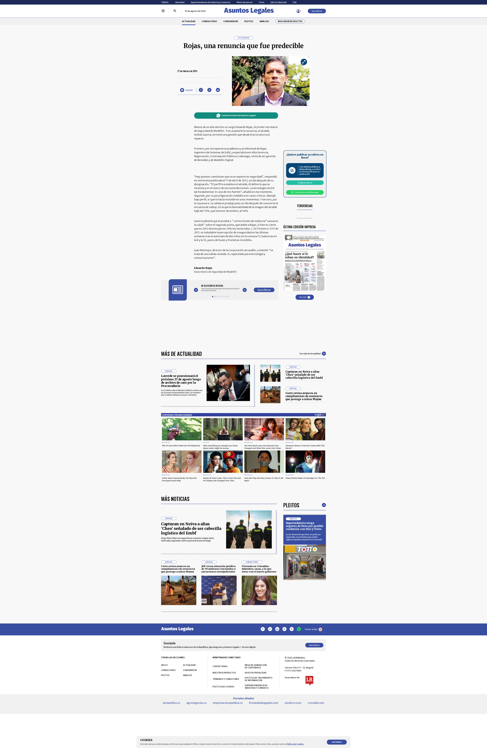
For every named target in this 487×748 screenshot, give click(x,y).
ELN (294, 2)
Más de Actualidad (181, 353)
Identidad (179, 2)
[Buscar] (175, 11)
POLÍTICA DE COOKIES (223, 686)
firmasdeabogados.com (263, 702)
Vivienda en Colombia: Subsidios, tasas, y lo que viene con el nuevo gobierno (259, 569)
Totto (261, 2)
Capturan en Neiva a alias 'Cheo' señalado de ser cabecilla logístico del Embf (304, 374)
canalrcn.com (293, 702)
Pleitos (291, 505)
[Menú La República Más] (163, 11)
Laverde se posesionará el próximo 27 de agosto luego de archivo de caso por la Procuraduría (181, 381)
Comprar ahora (305, 182)
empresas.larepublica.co (228, 702)
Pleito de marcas (244, 2)
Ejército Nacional (278, 2)
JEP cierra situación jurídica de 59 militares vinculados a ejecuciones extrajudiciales (218, 569)
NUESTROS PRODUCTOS (224, 672)
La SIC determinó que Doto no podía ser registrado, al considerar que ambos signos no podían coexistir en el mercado (304, 537)
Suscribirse (317, 11)
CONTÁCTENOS (220, 666)
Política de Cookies (295, 744)
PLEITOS (248, 21)
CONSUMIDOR (230, 21)
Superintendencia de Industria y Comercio (210, 2)
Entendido (337, 742)
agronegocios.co (196, 702)
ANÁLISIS (264, 21)
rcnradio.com (316, 702)
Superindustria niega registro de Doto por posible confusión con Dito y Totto (304, 526)
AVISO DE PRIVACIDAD (255, 672)
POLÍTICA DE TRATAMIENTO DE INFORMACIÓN (258, 679)
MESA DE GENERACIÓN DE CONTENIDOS (256, 666)
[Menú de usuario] (298, 11)
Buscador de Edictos (290, 21)
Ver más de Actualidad (310, 353)
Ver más (302, 297)
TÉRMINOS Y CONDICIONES (226, 679)
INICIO (164, 665)
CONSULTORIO (209, 21)
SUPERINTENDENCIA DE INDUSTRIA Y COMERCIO (257, 686)
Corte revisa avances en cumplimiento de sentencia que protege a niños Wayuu (303, 396)
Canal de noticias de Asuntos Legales (239, 115)
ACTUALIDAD (188, 21)
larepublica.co (171, 702)
